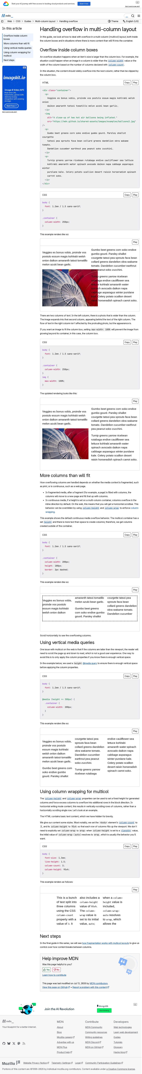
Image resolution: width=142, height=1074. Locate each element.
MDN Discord (92, 1042)
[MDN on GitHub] (4, 1043)
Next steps (9, 60)
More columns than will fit (16, 43)
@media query (90, 663)
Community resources (96, 1032)
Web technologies (123, 1027)
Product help (63, 1052)
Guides (117, 1037)
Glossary (118, 1047)
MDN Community (93, 1027)
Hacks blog (119, 1052)
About (60, 1027)
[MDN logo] (8, 1021)
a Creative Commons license (120, 1069)
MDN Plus (62, 1047)
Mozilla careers (64, 1037)
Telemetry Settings (60, 1063)
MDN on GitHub (93, 1047)
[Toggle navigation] (139, 16)
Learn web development (126, 1032)
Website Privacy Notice (35, 1063)
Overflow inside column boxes (15, 37)
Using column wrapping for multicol (17, 54)
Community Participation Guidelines (103, 1063)
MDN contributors (99, 983)
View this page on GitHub (55, 987)
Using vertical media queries (17, 48)
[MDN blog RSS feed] (24, 1043)
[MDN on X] (14, 1043)
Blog (59, 1032)
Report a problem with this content (89, 987)
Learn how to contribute (54, 975)
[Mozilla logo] (11, 1063)
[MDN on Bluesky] (9, 1043)
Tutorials (118, 1042)
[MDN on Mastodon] (19, 1043)
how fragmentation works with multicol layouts (105, 943)
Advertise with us (65, 1042)
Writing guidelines (93, 1037)
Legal (78, 1063)
